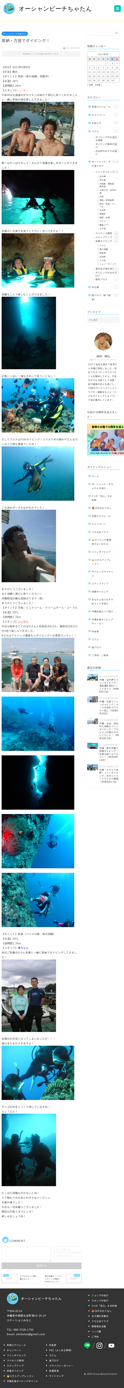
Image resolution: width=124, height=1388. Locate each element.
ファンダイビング (106, 171)
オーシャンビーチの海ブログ (14, 33)
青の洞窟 (103, 249)
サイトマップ (56, 1376)
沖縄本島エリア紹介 (102, 611)
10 (117, 67)
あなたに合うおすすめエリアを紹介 (102, 601)
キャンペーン (104, 114)
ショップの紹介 (100, 1295)
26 (94, 80)
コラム (104, 131)
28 (103, 80)
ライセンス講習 (106, 233)
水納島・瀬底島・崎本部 (107, 185)
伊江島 (102, 179)
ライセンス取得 (15, 1360)
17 (117, 71)
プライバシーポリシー (61, 1365)
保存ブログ (105, 279)
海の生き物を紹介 (106, 268)
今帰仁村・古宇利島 (107, 191)
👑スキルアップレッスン (101, 561)
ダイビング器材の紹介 (106, 145)
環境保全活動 (99, 1326)
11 (89, 71)
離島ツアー (104, 224)
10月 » (98, 85)
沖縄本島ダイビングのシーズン (102, 621)
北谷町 (102, 210)
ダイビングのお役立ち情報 (106, 138)
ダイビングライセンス (102, 573)
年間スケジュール (104, 106)
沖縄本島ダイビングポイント (22, 1381)
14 (103, 71)
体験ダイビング (106, 241)
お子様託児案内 (100, 1316)
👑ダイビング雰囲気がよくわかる (101, 541)
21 (103, 76)
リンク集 (96, 1331)
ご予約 (95, 1336)
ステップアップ (106, 237)
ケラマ (102, 221)
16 (112, 71)
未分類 (104, 287)
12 (94, 71)
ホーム (95, 476)
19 (94, 76)
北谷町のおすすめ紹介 (106, 152)
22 (108, 76)
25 (89, 80)
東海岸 (102, 213)
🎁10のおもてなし (102, 508)
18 (89, 76)
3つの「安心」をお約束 (102, 497)
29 (108, 80)
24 (117, 76)
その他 (102, 228)
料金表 (95, 631)
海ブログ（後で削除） (104, 297)
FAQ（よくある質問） (61, 1350)
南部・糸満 (104, 217)
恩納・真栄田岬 (106, 200)
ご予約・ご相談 (100, 655)
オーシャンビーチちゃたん (55, 8)
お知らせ (104, 123)
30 (112, 80)
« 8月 (90, 85)
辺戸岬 (102, 176)
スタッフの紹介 (100, 1300)
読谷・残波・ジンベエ (107, 205)
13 (99, 71)
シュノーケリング (107, 263)
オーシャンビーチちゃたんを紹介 (102, 486)
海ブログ (96, 647)
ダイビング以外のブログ (106, 274)
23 (112, 76)
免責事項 (54, 1370)
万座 (101, 196)
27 (99, 80)
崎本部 (102, 252)
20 (99, 76)
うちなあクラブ (100, 532)
